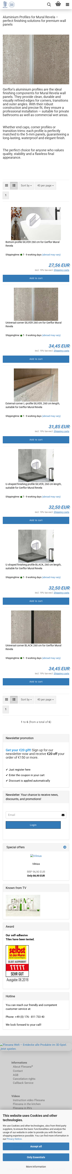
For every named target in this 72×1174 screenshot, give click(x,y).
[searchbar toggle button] (49, 4)
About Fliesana (22, 1066)
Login (33, 825)
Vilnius (36, 863)
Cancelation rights (24, 1079)
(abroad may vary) (51, 254)
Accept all (36, 1146)
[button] (6, 185)
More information (36, 1166)
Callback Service (23, 1083)
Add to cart (36, 278)
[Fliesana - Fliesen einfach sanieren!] (7, 4)
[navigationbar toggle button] (67, 4)
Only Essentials (36, 1157)
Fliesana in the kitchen (27, 1104)
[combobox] (26, 185)
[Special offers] (64, 847)
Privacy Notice (14, 1139)
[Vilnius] (36, 856)
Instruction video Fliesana (29, 1100)
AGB (15, 1075)
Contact (18, 1071)
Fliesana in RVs (22, 1108)
